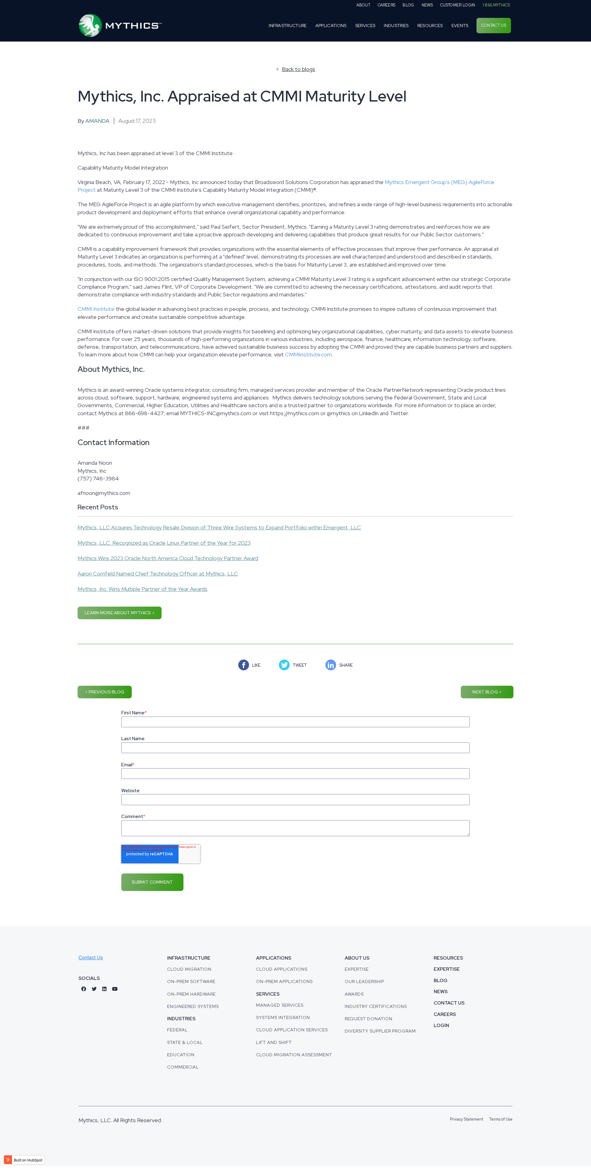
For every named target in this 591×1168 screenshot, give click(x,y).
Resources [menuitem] (430, 25)
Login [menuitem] (441, 1025)
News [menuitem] (427, 5)
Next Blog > (486, 692)
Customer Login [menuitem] (457, 5)
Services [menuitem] (365, 25)
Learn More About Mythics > (120, 613)
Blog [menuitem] (408, 5)
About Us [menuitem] (357, 958)
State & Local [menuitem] (185, 1042)
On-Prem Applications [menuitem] (284, 981)
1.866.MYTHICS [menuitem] (496, 5)
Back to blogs (298, 69)
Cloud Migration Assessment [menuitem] (294, 1055)
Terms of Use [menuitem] (501, 1119)
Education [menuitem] (181, 1055)
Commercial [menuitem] (183, 1067)
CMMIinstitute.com (308, 354)
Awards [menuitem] (354, 994)
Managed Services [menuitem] (280, 1005)
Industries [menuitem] (396, 25)
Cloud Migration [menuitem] (189, 969)
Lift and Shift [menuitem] (274, 1042)
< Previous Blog (104, 692)
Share (346, 665)
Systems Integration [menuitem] (283, 1017)
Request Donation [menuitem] (368, 1018)
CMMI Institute (96, 308)
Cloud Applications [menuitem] (282, 969)
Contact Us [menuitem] (493, 25)
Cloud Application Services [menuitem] (292, 1030)
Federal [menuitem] (177, 1030)
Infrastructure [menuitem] (288, 25)
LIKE (256, 665)
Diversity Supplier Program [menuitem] (380, 1031)
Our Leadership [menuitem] (364, 981)
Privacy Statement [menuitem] (466, 1119)
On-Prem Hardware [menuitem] (191, 994)
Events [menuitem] (460, 25)
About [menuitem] (363, 5)
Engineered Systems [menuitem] (193, 1006)
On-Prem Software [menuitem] (191, 981)
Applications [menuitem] (331, 25)
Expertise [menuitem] (357, 969)
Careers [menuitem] (386, 5)
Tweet (300, 665)
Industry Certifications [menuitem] (376, 1006)
